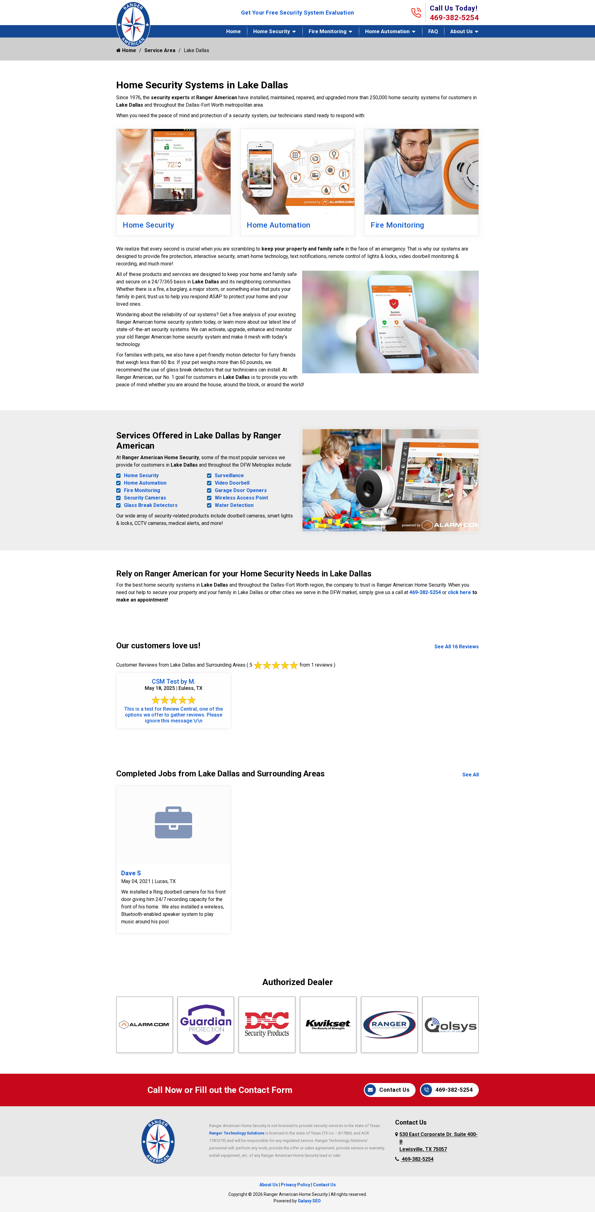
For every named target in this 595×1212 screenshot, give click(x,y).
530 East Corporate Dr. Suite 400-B (438, 1141)
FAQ (433, 31)
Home (233, 31)
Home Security (271, 31)
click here (459, 592)
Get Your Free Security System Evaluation (297, 12)
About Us (461, 31)
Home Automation (387, 31)
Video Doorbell (232, 483)
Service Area (159, 50)
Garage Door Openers (241, 490)
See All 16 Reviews (456, 647)
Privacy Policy (295, 1184)
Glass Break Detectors (151, 505)
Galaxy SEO (309, 1200)
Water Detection (234, 505)
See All (470, 775)
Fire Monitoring (327, 31)
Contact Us (394, 1089)
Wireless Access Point (241, 498)
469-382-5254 (454, 17)
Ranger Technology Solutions (236, 1133)
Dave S (131, 873)
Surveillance (229, 475)
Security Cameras (145, 498)
